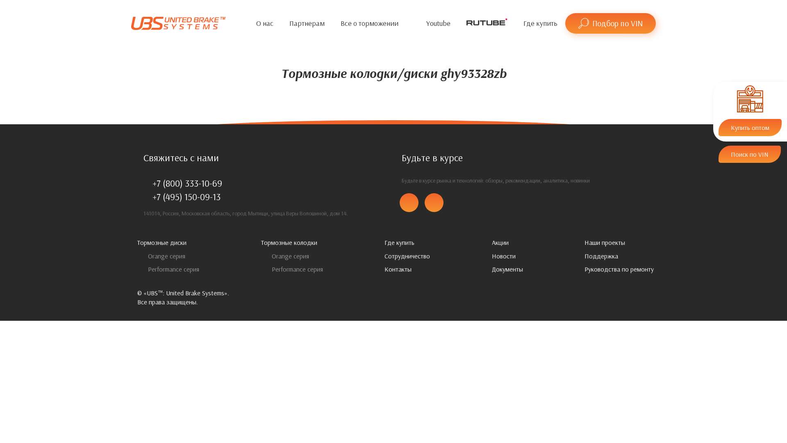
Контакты (398, 269)
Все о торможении (369, 23)
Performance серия (172, 269)
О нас (264, 23)
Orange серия (165, 256)
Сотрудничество (407, 256)
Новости (504, 256)
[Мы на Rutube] (487, 23)
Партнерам (307, 23)
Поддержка (601, 256)
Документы (507, 269)
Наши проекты (605, 242)
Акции (500, 242)
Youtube (438, 23)
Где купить (540, 23)
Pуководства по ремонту (619, 269)
